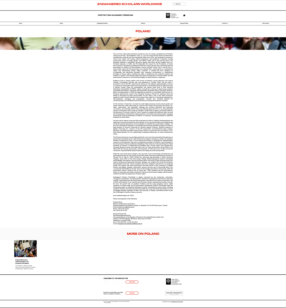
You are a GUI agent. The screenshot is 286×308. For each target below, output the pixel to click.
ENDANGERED (109, 4)
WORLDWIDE (152, 4)
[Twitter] (184, 15)
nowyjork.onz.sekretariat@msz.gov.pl (130, 223)
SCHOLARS (131, 4)
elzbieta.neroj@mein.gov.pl (125, 207)
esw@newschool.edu (177, 301)
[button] (102, 23)
